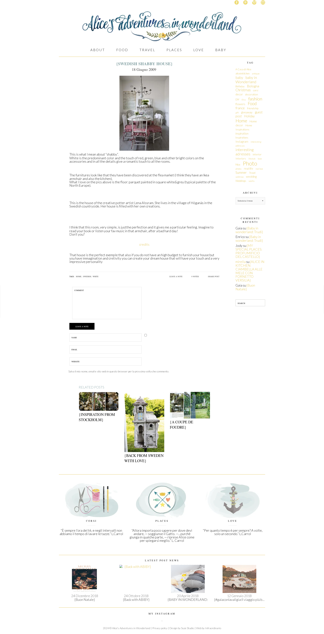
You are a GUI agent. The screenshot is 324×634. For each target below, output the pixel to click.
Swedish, (87, 276)
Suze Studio (187, 628)
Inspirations (242, 137)
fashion (255, 98)
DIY (237, 99)
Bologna (253, 86)
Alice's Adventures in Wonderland (131, 628)
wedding (251, 176)
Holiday (249, 116)
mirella (241, 262)
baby (239, 77)
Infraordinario (213, 628)
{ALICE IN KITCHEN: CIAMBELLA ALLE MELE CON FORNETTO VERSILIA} (250, 271)
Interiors (241, 158)
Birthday (240, 86)
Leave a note (175, 276)
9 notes (195, 276)
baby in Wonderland (246, 79)
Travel (252, 172)
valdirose (240, 177)
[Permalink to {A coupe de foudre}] (190, 405)
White (95, 276)
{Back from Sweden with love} (144, 458)
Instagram (242, 141)
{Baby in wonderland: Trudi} (249, 230)
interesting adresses (245, 151)
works (251, 181)
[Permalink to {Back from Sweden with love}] (144, 421)
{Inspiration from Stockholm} (97, 417)
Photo (250, 163)
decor (239, 94)
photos (239, 169)
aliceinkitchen (243, 73)
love (260, 158)
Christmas (243, 90)
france (240, 108)
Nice (238, 164)
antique (256, 73)
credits (144, 244)
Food (252, 103)
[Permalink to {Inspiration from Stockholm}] (99, 401)
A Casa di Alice (243, 69)
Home (241, 120)
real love (259, 169)
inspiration (242, 133)
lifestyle (251, 158)
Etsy (244, 99)
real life (248, 168)
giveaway (246, 112)
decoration (251, 94)
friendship (252, 108)
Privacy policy (159, 628)
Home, (79, 276)
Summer (241, 172)
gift (237, 112)
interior (257, 154)
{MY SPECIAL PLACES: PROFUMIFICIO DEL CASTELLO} (249, 251)
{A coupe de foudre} (181, 424)
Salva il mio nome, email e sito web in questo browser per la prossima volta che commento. (118, 371)
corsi (255, 90)
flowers (240, 104)
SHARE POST (213, 276)
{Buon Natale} (245, 287)
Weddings (241, 180)
